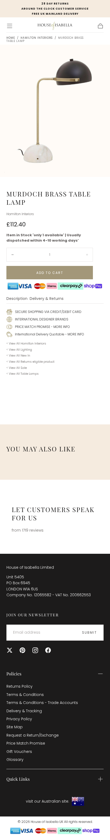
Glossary (14, 759)
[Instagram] (35, 650)
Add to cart (49, 272)
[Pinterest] (22, 650)
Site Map (14, 727)
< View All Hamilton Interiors (26, 343)
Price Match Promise (25, 743)
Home (10, 38)
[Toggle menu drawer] (9, 26)
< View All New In (18, 355)
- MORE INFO (60, 326)
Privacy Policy (19, 719)
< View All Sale (16, 368)
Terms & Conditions (25, 694)
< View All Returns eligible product (30, 361)
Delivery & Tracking (24, 711)
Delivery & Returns (47, 299)
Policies (13, 673)
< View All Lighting (19, 349)
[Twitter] (9, 650)
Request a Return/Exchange (32, 735)
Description (17, 299)
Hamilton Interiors (37, 38)
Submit (89, 632)
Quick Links (18, 779)
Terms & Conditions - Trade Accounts (42, 702)
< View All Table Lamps (22, 373)
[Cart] (100, 26)
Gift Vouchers (19, 751)
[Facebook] (48, 650)
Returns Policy (19, 686)
